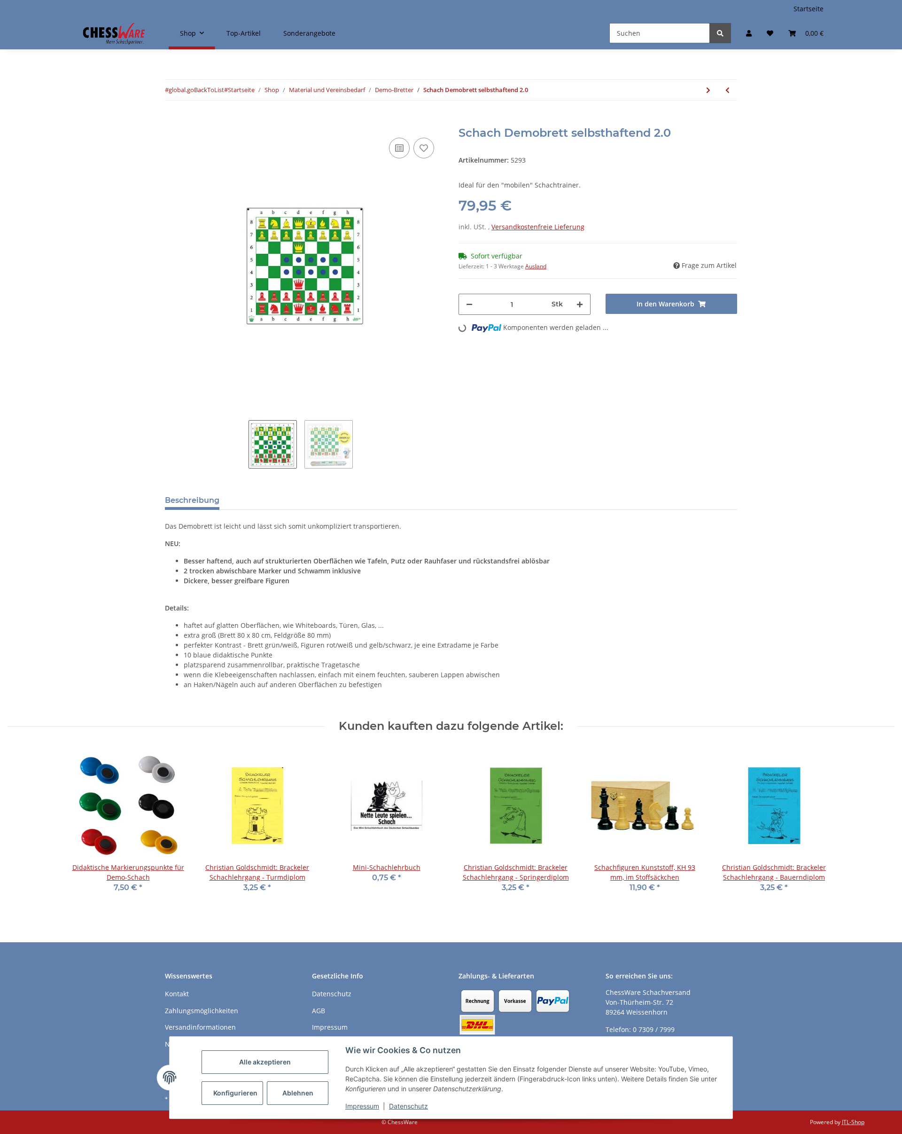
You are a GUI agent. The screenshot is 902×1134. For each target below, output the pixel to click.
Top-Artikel (243, 33)
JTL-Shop (853, 1122)
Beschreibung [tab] (192, 500)
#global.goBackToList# (196, 90)
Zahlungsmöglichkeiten (201, 1010)
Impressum (362, 1106)
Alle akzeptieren (265, 1062)
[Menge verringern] (469, 304)
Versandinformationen (200, 1027)
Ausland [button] (535, 266)
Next (443, 266)
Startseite (808, 8)
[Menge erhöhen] (579, 304)
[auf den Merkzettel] (423, 148)
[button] (749, 33)
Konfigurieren (235, 1093)
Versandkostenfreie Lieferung (537, 226)
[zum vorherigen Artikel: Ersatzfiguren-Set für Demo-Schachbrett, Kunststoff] (727, 90)
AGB (318, 1010)
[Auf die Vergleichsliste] (399, 148)
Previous (164, 266)
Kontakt (177, 993)
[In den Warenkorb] (172, 121)
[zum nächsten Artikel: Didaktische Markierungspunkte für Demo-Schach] (708, 90)
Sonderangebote (309, 33)
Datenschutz (408, 1106)
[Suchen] (720, 33)
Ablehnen (297, 1093)
